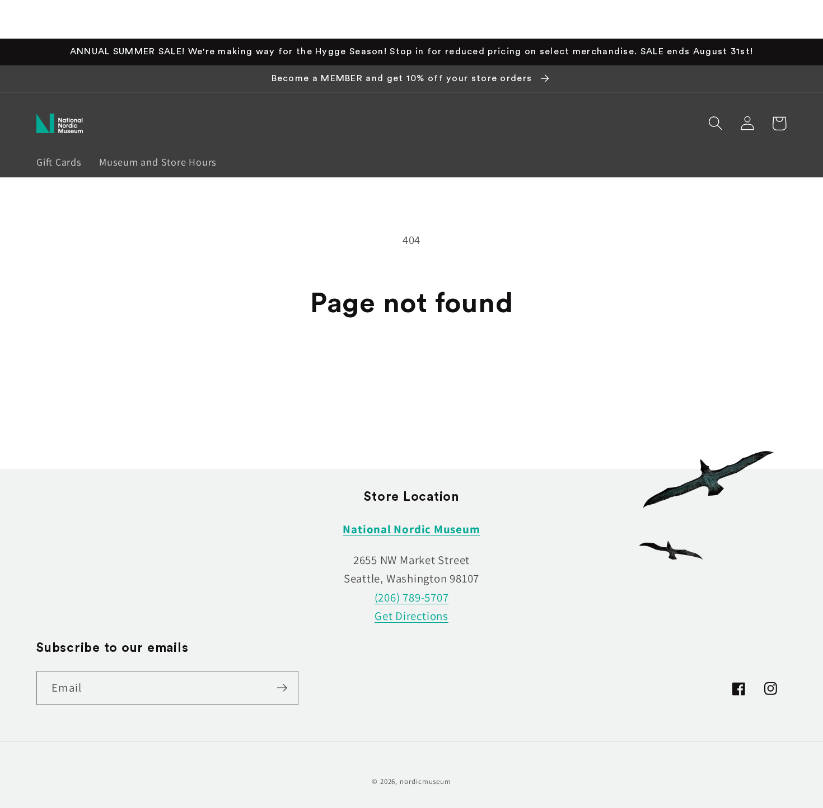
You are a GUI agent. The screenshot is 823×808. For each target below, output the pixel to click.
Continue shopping (411, 375)
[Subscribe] (282, 688)
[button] (715, 123)
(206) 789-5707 (412, 597)
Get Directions (411, 615)
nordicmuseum (425, 781)
